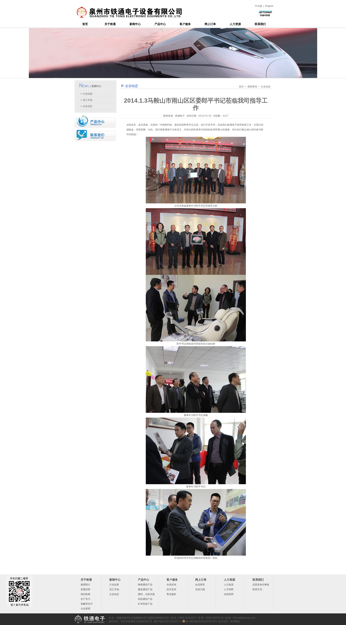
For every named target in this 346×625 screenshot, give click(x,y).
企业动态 (87, 106)
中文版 (258, 6)
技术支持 (171, 589)
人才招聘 (228, 589)
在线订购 (200, 589)
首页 (85, 24)
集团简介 (85, 584)
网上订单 (210, 24)
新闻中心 (135, 24)
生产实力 (85, 599)
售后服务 (171, 594)
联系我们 (260, 24)
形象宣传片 (87, 603)
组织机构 (85, 594)
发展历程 (85, 589)
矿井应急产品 (145, 603)
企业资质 (85, 608)
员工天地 (87, 100)
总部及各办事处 (260, 584)
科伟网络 (235, 621)
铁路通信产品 (145, 584)
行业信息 (87, 93)
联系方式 (257, 589)
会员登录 (200, 584)
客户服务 (185, 24)
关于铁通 (110, 24)
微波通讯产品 (145, 589)
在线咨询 (171, 584)
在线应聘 (228, 594)
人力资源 (235, 24)
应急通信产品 (145, 599)
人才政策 (228, 584)
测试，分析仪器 (146, 594)
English (269, 6)
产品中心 (160, 24)
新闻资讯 (252, 86)
